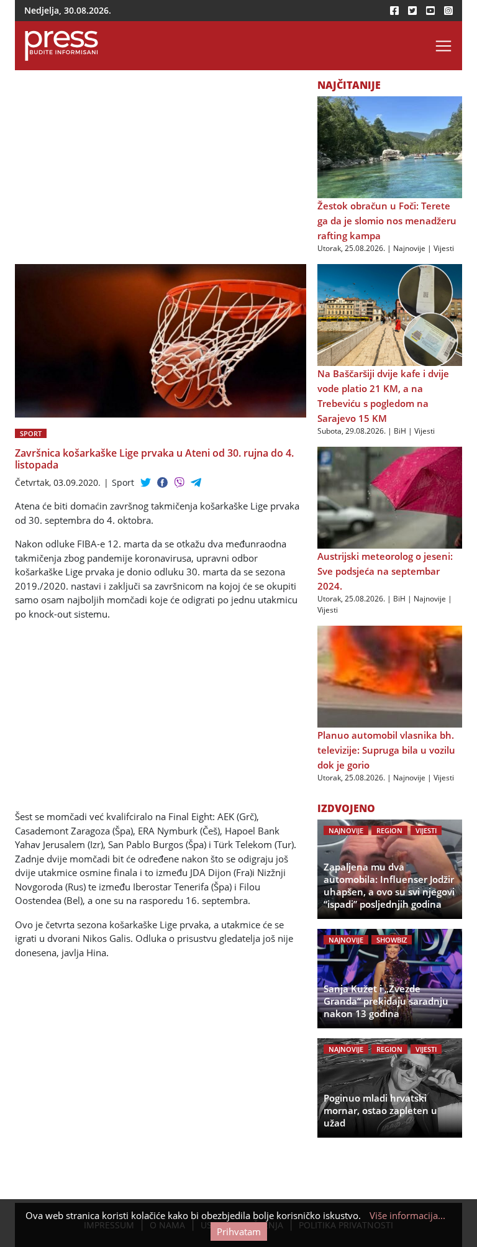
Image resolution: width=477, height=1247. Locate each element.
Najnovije (409, 248)
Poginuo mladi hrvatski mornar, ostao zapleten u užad (380, 1110)
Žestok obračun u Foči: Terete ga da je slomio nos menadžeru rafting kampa (387, 220)
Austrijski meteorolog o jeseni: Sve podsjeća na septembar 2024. (385, 571)
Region (389, 830)
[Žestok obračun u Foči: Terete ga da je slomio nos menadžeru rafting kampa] (389, 146)
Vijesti (444, 248)
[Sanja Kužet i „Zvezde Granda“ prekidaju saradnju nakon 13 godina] (389, 978)
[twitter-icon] (412, 10)
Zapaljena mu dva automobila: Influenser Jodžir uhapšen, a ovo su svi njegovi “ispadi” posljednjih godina (389, 885)
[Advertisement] (160, 172)
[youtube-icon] (430, 10)
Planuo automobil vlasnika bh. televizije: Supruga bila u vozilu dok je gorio (386, 750)
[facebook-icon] (394, 10)
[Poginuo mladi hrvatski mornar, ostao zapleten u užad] (389, 1088)
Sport (31, 433)
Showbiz (391, 939)
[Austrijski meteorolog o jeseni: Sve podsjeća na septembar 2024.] (389, 497)
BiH (400, 431)
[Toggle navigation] (443, 46)
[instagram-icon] (448, 10)
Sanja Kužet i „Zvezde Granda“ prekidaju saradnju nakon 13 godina (386, 1001)
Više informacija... (407, 1215)
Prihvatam (239, 1231)
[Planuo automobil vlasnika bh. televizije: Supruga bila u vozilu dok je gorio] (389, 676)
